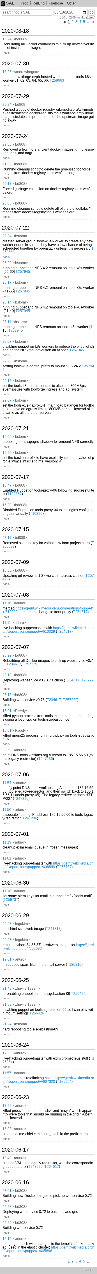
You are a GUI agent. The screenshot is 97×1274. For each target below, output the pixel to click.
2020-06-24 (15, 1045)
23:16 (7, 695)
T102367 (14, 494)
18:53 (7, 570)
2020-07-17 (15, 477)
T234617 (80, 612)
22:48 (7, 924)
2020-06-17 (15, 1150)
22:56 (7, 1223)
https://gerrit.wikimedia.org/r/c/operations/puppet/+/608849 (47, 865)
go (92, 12)
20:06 (7, 203)
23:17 (7, 282)
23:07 (7, 341)
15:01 (7, 711)
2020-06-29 (15, 915)
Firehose (56, 3)
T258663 (57, 80)
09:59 (7, 750)
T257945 (23, 272)
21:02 (7, 164)
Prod (24, 3)
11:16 (6, 603)
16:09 (7, 437)
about (87, 1270)
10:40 (7, 1158)
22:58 (7, 1207)
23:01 (7, 1191)
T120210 (74, 964)
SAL (10, 3)
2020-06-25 (15, 980)
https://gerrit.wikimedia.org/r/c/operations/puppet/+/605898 (48, 1249)
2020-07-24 (15, 136)
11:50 (6, 810)
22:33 (7, 144)
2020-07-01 (15, 834)
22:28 (7, 361)
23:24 (7, 104)
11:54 (6, 783)
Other (71, 3)
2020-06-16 (15, 1182)
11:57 (6, 1073)
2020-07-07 (15, 647)
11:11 (6, 623)
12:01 (7, 959)
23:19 (7, 675)
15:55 (7, 453)
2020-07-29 (15, 96)
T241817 (53, 929)
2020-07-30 (15, 63)
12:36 (7, 1053)
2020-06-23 (15, 1097)
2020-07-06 (15, 774)
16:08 (7, 1129)
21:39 (7, 1004)
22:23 (7, 940)
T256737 (64, 867)
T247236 (45, 759)
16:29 (7, 505)
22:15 (7, 381)
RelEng (38, 3)
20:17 (7, 184)
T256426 (78, 994)
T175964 (64, 1081)
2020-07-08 (15, 595)
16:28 (7, 72)
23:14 (7, 302)
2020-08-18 (15, 31)
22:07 (7, 400)
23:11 (6, 322)
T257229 (30, 664)
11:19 (6, 842)
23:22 (7, 263)
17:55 (7, 1106)
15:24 (7, 39)
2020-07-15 (15, 529)
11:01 (6, 858)
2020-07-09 (15, 562)
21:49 (7, 988)
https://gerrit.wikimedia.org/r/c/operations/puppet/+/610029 (47, 610)
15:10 (7, 1239)
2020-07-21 (15, 428)
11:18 (6, 891)
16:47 (7, 485)
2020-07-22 (15, 228)
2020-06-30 (15, 883)
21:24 (7, 1024)
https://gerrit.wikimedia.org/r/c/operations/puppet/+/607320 (48, 1079)
